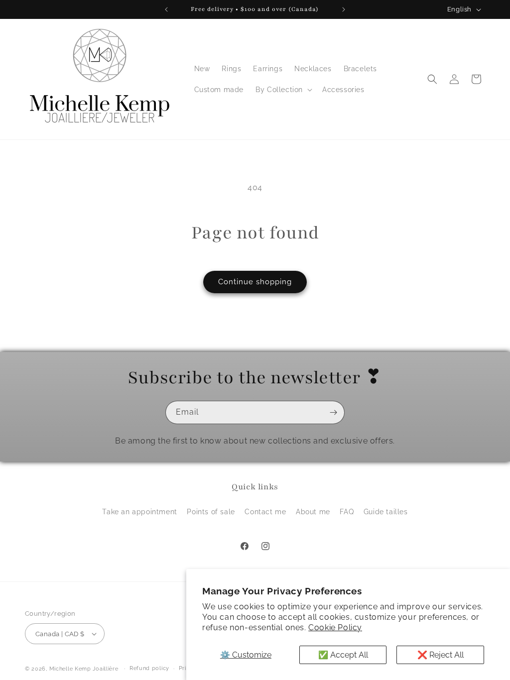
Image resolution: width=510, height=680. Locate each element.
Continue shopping (255, 281)
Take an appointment (139, 512)
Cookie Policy (335, 627)
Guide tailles (386, 512)
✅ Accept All (343, 655)
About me (313, 512)
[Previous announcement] (166, 9)
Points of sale (211, 512)
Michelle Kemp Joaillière (84, 669)
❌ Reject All (440, 655)
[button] (283, 89)
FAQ (347, 512)
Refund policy (149, 668)
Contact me (265, 512)
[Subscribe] (333, 412)
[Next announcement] (344, 9)
